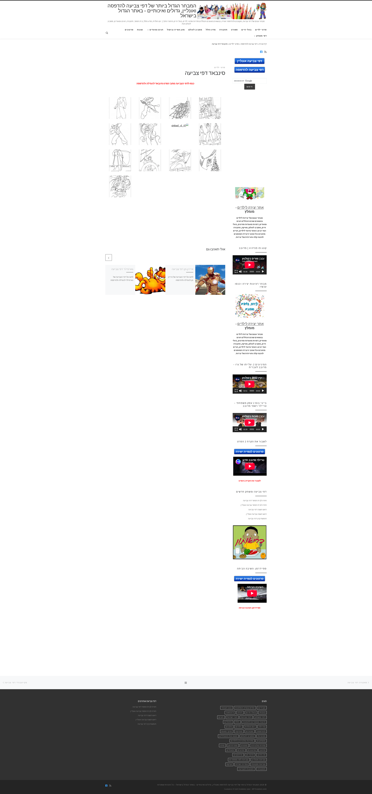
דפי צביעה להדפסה (249, 44)
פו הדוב (261, 755)
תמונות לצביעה (246, 769)
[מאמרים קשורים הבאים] (108, 257)
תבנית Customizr (231, 789)
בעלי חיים (251, 712)
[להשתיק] (240, 271)
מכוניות (261, 736)
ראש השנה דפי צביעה (257, 509)
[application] (250, 264)
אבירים (261, 708)
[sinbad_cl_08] (210, 133)
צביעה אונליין (258, 760)
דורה (240, 712)
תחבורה (261, 769)
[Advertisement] (165, 57)
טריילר (262, 727)
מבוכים (249, 731)
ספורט (244, 745)
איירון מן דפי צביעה (182, 269)
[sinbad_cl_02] (150, 107)
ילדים (238, 727)
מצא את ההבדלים (228, 736)
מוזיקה (239, 731)
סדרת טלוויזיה (258, 745)
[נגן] (262, 271)
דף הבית (263, 44)
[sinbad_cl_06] (150, 133)
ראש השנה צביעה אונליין (256, 514)
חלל (237, 722)
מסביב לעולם (247, 736)
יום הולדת (250, 727)
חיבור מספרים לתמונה (254, 722)
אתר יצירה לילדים (250, 207)
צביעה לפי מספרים (238, 760)
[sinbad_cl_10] (150, 160)
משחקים (261, 741)
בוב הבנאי (226, 708)
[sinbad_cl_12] (210, 160)
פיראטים (238, 755)
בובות (262, 712)
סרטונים (252, 750)
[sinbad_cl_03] (180, 107)
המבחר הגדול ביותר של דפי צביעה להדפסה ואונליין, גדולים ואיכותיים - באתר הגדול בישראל (217, 785)
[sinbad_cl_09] (120, 160)
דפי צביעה (246, 717)
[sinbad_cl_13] (120, 186)
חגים (221, 717)
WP (253, 789)
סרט (222, 745)
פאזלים (230, 750)
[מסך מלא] (236, 271)
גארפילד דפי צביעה (122, 269)
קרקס (229, 764)
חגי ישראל (232, 717)
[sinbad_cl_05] (120, 133)
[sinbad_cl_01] (120, 107)
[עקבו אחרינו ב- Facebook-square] (261, 52)
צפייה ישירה (242, 764)
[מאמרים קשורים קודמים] (115, 257)
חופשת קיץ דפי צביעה (257, 518)
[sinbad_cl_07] (179, 125)
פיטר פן (250, 755)
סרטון (262, 750)
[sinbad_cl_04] (210, 107)
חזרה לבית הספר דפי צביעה (255, 500)
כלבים (229, 727)
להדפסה (261, 731)
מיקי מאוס (226, 731)
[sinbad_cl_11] (180, 160)
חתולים (228, 722)
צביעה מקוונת (258, 764)
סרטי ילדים (234, 44)
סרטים (241, 750)
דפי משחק (260, 717)
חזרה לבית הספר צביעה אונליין (254, 505)
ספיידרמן (232, 745)
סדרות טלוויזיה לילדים (242, 741)
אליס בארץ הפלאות (244, 708)
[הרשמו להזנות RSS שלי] (265, 52)
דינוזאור (230, 712)
